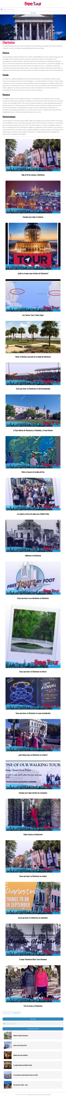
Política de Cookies (47, 1094)
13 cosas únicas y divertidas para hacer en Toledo (25, 1075)
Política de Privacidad (32, 1094)
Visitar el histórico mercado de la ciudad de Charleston (33, 356)
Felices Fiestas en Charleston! (33, 834)
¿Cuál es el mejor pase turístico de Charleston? (33, 273)
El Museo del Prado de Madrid (20, 1055)
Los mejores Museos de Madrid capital (22, 1065)
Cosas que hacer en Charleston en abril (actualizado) (33, 388)
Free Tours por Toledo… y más (20, 1085)
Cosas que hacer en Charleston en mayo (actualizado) (33, 713)
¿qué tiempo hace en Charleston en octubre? (33, 755)
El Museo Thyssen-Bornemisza (20, 1035)
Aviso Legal (39, 1094)
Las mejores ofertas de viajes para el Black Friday (33, 514)
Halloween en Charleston (33, 555)
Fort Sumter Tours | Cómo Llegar (33, 315)
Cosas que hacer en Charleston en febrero (33, 671)
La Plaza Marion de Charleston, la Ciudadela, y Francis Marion (33, 430)
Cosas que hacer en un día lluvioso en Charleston (33, 598)
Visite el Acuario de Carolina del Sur (33, 472)
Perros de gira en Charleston (33, 1006)
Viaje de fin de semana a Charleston (33, 175)
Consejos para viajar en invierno (33, 217)
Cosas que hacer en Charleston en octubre (33, 876)
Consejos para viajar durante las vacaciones (33, 793)
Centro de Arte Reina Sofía (20, 1045)
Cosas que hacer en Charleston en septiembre (33, 917)
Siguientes (17, 1013)
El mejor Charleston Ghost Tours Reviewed (33, 959)
